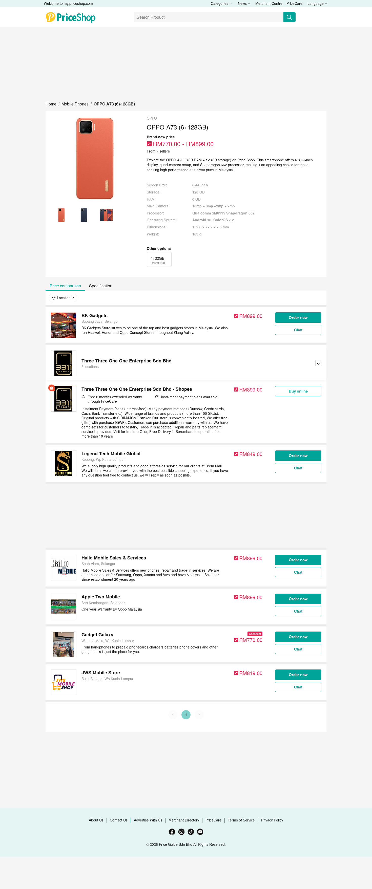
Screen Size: (157, 185)
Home (51, 104)
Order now (298, 317)
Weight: (153, 234)
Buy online (298, 391)
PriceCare (294, 3)
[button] (51, 104)
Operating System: (162, 220)
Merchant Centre (268, 3)
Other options (159, 248)
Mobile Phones (75, 104)
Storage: (153, 192)
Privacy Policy (272, 819)
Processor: (155, 213)
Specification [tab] (100, 286)
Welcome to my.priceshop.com (68, 3)
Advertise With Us (148, 819)
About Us (96, 819)
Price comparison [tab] (65, 286)
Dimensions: (157, 227)
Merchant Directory (184, 819)
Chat (298, 330)
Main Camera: (158, 206)
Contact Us (119, 819)
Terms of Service (241, 819)
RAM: (151, 199)
